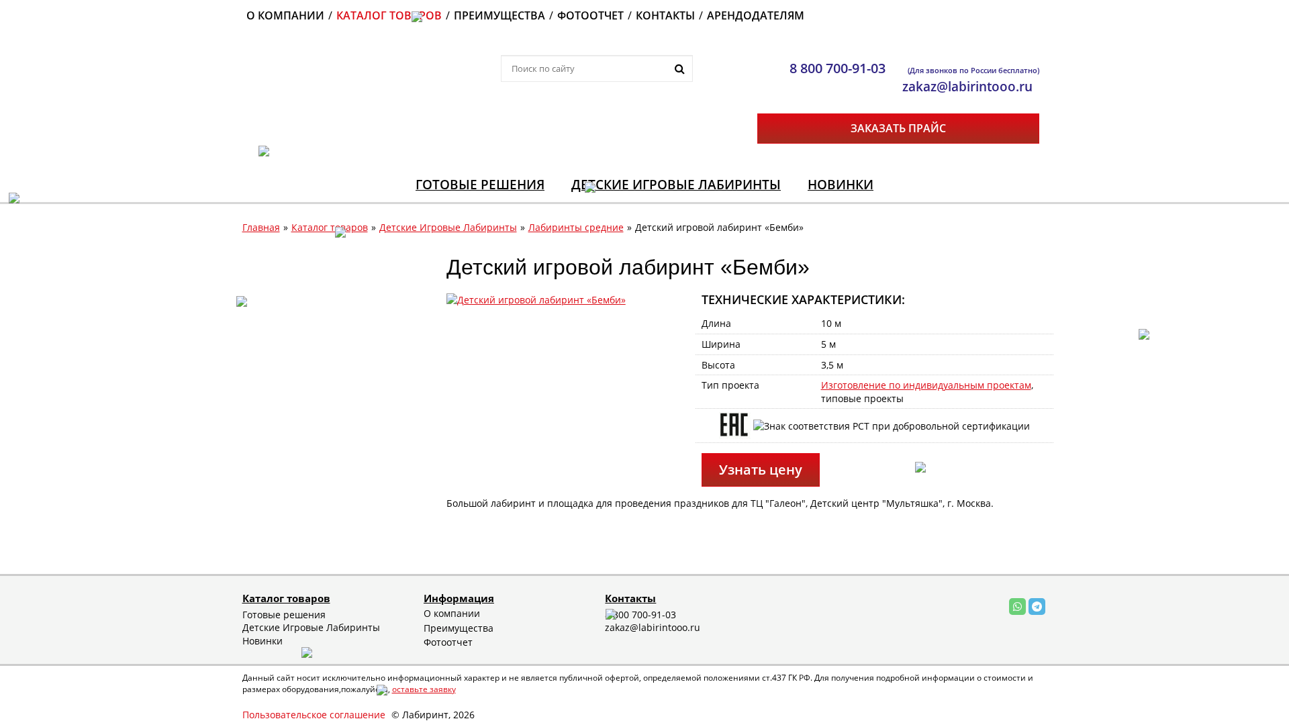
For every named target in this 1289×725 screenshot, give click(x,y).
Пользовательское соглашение (313, 714)
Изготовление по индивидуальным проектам (926, 385)
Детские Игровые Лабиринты (448, 227)
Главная (261, 227)
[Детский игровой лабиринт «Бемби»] (536, 299)
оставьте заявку (424, 689)
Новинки (262, 640)
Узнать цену (760, 470)
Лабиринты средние (576, 227)
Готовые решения (284, 614)
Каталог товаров (329, 227)
